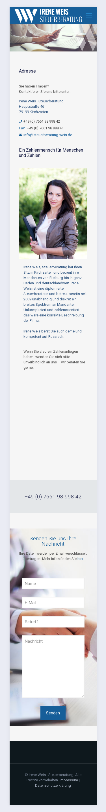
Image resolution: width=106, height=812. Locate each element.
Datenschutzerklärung (53, 785)
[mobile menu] (89, 15)
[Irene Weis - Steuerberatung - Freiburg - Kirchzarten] (48, 15)
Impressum (69, 780)
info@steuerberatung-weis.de (47, 135)
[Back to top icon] (94, 800)
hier (80, 559)
